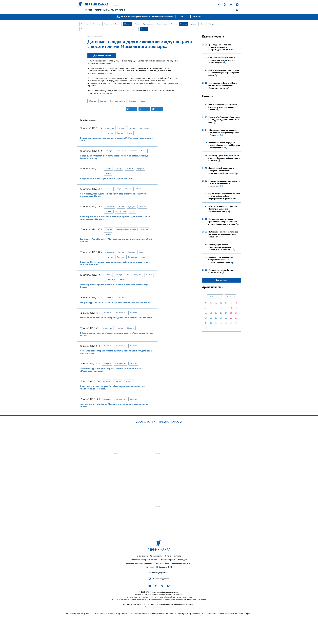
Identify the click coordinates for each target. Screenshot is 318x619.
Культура (183, 24)
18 (211, 317)
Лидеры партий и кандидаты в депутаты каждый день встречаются (221, 170)
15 (231, 312)
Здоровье (194, 24)
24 (206, 322)
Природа (120, 133)
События (150, 567)
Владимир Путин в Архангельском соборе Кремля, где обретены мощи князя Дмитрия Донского (115, 217)
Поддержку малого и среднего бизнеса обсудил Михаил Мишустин (224, 145)
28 (211, 302)
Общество (127, 24)
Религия (174, 24)
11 (211, 312)
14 (226, 312)
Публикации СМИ (164, 567)
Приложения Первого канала (144, 559)
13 (221, 312)
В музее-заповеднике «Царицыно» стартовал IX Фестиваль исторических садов (116, 139)
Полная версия (118, 10)
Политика (96, 24)
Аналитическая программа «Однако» (124, 29)
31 (226, 302)
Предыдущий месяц (205, 296)
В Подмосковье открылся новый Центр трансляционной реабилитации (222, 209)
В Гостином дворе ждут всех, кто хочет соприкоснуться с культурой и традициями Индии (113, 195)
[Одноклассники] (144, 109)
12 (216, 312)
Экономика (108, 24)
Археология (109, 207)
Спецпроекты (156, 556)
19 (216, 317)
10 (206, 312)
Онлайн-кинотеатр (173, 556)
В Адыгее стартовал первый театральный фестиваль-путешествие (220, 259)
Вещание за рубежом (161, 579)
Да (182, 17)
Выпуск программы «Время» (221, 271)
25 (211, 322)
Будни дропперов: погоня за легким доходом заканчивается (224, 183)
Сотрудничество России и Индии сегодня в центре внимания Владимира (222, 85)
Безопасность (162, 24)
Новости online (120, 313)
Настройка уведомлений (159, 573)
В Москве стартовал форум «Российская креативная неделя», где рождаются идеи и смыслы (112, 387)
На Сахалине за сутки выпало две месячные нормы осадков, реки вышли (223, 234)
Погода (211, 24)
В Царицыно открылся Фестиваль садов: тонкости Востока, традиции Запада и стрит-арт (114, 157)
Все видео (182, 559)
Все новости (85, 24)
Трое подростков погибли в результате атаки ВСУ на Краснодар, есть (221, 47)
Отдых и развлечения (117, 101)
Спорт (203, 24)
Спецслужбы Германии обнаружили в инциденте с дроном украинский (224, 119)
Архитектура (109, 128)
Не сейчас (196, 17)
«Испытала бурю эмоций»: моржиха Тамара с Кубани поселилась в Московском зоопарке (112, 369)
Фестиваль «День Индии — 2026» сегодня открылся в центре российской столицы (116, 240)
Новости (89, 10)
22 (231, 317)
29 (216, 302)
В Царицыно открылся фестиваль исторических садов (107, 178)
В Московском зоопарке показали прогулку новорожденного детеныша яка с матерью (116, 352)
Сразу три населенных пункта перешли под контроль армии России (221, 60)
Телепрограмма (102, 10)
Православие (121, 212)
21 (226, 317)
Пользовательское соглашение (138, 563)
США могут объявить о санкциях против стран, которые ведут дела (223, 132)
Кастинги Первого (167, 559)
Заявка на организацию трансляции (159, 607)
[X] (157, 109)
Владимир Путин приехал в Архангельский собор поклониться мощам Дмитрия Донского (115, 263)
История (121, 128)
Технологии (129, 381)
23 (236, 317)
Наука (141, 252)
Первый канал (96, 4)
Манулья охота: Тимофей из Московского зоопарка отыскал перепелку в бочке (115, 405)
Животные (132, 101)
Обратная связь (162, 563)
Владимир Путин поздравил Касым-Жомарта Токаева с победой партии (224, 158)
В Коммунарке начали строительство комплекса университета (219, 247)
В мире (117, 24)
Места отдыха (144, 128)
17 (206, 317)
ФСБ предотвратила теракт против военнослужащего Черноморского (223, 72)
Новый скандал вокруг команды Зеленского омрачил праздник (222, 107)
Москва (143, 29)
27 (206, 302)
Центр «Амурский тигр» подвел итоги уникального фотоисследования (115, 302)
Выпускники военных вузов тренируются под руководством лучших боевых (222, 221)
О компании (142, 556)
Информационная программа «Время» (94, 29)
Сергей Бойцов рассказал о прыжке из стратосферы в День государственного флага (224, 196)
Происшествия (148, 24)
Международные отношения (126, 229)
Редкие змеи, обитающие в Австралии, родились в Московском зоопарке (116, 317)
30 (221, 302)
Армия (137, 24)
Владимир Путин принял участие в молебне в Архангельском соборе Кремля (114, 286)
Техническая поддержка (182, 563)
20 (221, 317)
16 (236, 312)
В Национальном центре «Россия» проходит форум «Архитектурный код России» (116, 334)
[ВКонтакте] (131, 109)
